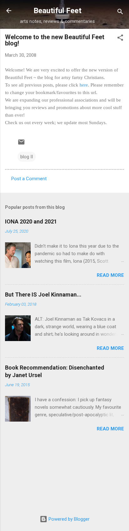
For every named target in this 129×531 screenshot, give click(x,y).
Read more (110, 275)
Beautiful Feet (57, 10)
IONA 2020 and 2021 (31, 221)
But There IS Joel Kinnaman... (43, 294)
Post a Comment (29, 178)
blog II (26, 157)
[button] (120, 39)
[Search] (120, 12)
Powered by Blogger (68, 519)
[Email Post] (21, 144)
